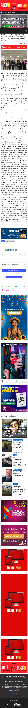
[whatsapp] (22, 12)
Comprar (22, 381)
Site (9, 381)
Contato (16, 700)
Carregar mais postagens (13, 277)
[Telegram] (12, 250)
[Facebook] (9, 250)
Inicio (11, 700)
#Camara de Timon (10, 241)
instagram (8, 290)
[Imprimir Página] (16, 250)
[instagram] (27, 12)
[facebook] (24, 12)
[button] (26, 30)
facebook (22, 286)
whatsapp (8, 286)
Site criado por (10, 704)
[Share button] (19, 250)
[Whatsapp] (6, 250)
